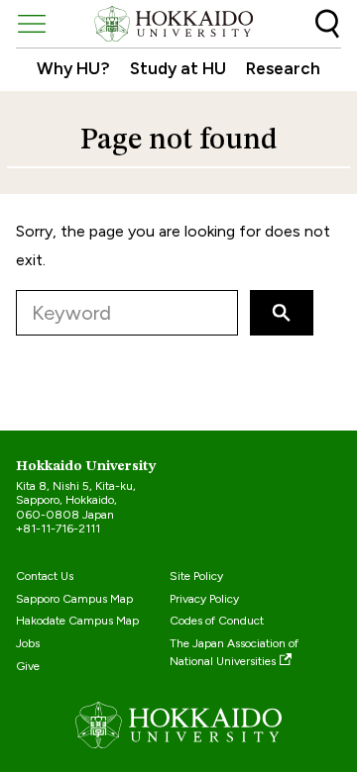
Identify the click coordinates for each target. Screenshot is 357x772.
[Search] (281, 313)
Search (327, 24)
